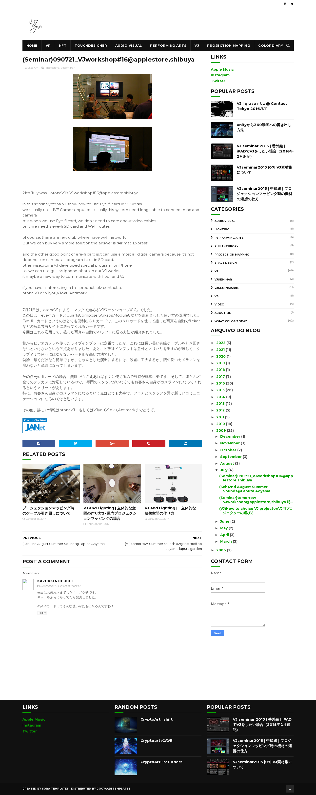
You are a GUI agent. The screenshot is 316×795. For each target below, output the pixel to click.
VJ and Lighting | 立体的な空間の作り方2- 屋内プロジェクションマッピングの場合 (110, 513)
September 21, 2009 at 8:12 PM (60, 586)
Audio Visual (128, 45)
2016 (221, 383)
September (231, 456)
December (230, 436)
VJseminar (68, 67)
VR (48, 45)
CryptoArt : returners (161, 761)
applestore (52, 67)
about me (223, 313)
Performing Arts (168, 45)
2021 (221, 349)
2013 (221, 403)
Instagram (220, 75)
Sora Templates (55, 788)
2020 (221, 356)
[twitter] (292, 4)
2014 (221, 397)
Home (32, 45)
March (226, 541)
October (228, 450)
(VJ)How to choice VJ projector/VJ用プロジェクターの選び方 (256, 510)
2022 (221, 343)
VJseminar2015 (226, 288)
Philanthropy (226, 246)
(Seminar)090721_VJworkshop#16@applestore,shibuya (256, 478)
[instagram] (285, 4)
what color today (231, 321)
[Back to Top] (290, 789)
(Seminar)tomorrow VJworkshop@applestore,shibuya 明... (256, 499)
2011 (220, 417)
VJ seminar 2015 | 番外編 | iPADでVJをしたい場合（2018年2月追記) (265, 151)
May (224, 528)
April (225, 535)
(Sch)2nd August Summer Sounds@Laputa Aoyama (244, 489)
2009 (221, 430)
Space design (226, 262)
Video (219, 304)
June (225, 521)
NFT (63, 45)
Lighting (222, 229)
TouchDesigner (91, 45)
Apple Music (222, 69)
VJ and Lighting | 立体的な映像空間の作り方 (170, 511)
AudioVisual (225, 221)
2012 (221, 410)
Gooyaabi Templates (113, 788)
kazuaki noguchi (55, 581)
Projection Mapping (228, 45)
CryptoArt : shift (156, 719)
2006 (221, 550)
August (227, 463)
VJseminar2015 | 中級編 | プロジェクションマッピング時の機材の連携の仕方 (264, 193)
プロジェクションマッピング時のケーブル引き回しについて (48, 511)
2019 (221, 363)
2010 (221, 424)
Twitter (218, 81)
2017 (221, 376)
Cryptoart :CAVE (156, 740)
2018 (221, 369)
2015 (221, 390)
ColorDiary (270, 45)
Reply (42, 612)
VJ (197, 45)
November (230, 443)
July (224, 470)
